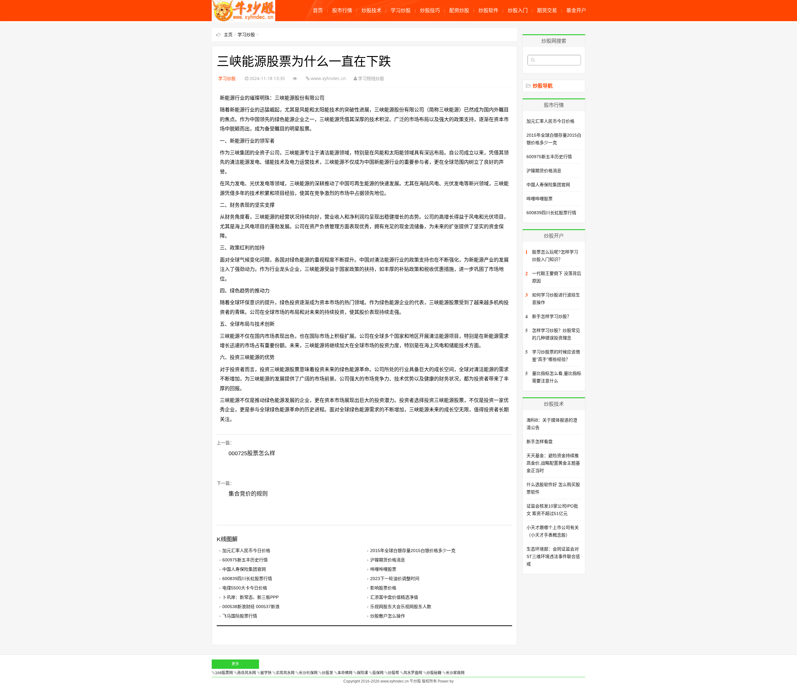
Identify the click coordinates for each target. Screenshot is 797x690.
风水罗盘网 (412, 673)
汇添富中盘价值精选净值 (394, 597)
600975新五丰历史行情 (245, 559)
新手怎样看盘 (539, 441)
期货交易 (547, 10)
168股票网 (224, 673)
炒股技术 (371, 10)
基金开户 (576, 10)
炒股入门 (518, 10)
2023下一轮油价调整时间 (394, 578)
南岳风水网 (246, 673)
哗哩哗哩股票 (383, 569)
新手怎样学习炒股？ (551, 316)
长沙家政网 (455, 673)
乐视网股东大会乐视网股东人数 (400, 606)
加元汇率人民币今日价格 (246, 550)
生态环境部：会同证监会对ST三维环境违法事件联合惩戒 (553, 556)
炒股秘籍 (434, 673)
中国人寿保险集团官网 (244, 569)
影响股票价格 (383, 587)
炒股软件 (488, 10)
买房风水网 (285, 673)
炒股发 (327, 673)
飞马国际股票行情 (239, 615)
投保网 (378, 673)
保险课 (362, 673)
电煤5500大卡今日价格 (244, 587)
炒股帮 (393, 673)
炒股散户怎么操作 (387, 615)
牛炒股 (415, 681)
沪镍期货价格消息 (387, 559)
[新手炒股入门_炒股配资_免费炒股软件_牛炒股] (243, 18)
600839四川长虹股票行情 (247, 578)
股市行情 (342, 10)
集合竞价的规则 (248, 494)
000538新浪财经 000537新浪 (251, 606)
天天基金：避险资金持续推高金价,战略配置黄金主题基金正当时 (553, 463)
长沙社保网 (308, 673)
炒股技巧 (430, 10)
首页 (318, 10)
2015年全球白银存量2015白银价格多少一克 (412, 550)
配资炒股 (459, 10)
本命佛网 (344, 673)
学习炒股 (401, 10)
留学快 (265, 673)
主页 (228, 34)
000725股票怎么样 (252, 453)
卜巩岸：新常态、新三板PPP (250, 597)
